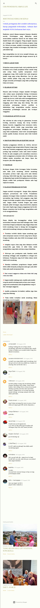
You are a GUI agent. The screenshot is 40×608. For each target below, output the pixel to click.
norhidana (12, 454)
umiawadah (12, 344)
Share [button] (4, 332)
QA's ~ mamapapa (14, 480)
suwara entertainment (16, 358)
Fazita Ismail (13, 400)
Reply (10, 354)
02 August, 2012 (21, 344)
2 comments (10, 590)
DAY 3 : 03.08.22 (9, 587)
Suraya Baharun (14, 411)
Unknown (12, 381)
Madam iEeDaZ (14, 434)
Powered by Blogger (21, 602)
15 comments (11, 554)
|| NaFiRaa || (13, 443)
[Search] (36, 3)
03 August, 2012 (20, 454)
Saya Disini (12, 371)
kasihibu (11, 467)
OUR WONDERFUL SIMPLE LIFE (15, 7)
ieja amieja (12, 421)
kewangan (10, 334)
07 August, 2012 (19, 467)
